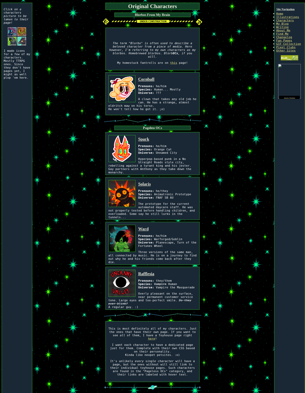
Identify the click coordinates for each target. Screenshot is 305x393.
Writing (282, 27)
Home (279, 13)
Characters (285, 20)
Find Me (282, 34)
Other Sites (286, 50)
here (151, 338)
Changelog (284, 37)
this (173, 62)
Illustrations (287, 17)
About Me (283, 30)
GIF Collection (288, 44)
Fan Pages (284, 40)
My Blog (282, 23)
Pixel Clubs (286, 47)
